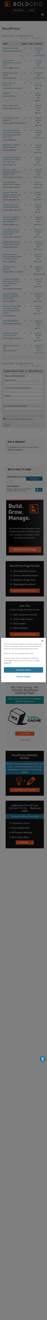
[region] (23, 660)
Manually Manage (23, 676)
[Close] (42, 641)
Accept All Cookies (23, 670)
